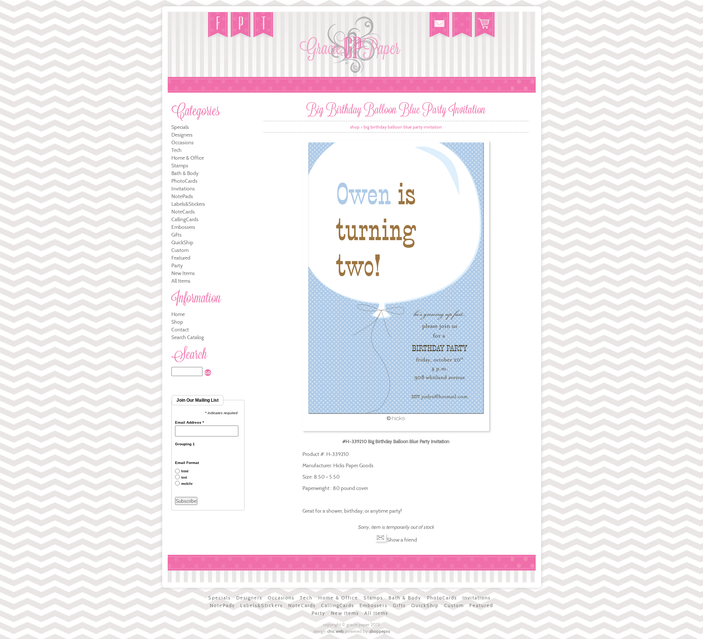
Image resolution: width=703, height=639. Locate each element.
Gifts (176, 234)
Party (177, 265)
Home (178, 314)
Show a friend (402, 539)
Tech (176, 150)
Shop (177, 322)
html (185, 471)
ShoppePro (379, 631)
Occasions (182, 142)
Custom (180, 250)
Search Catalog (187, 337)
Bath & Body (184, 173)
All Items (180, 281)
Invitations (183, 188)
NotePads (182, 196)
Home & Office (187, 158)
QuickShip (182, 242)
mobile (187, 484)
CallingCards (184, 219)
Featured (180, 258)
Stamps (179, 165)
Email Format (187, 463)
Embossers (183, 227)
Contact (180, 329)
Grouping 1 (185, 444)
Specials (180, 127)
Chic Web (335, 631)
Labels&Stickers (188, 204)
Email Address (189, 422)
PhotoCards (184, 181)
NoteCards (183, 211)
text (184, 477)
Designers (182, 134)
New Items (183, 273)
